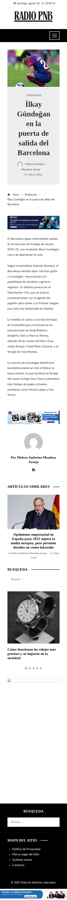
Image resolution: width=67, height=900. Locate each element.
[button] (26, 668)
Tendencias (33, 95)
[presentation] (11, 527)
